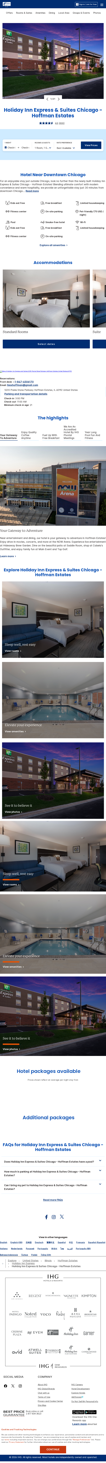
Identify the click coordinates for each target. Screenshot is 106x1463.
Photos (97, 12)
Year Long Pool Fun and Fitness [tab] (92, 435)
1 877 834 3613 (33, 1414)
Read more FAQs (53, 1199)
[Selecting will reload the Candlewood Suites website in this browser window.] (88, 1351)
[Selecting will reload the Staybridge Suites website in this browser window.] (53, 1351)
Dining (52, 12)
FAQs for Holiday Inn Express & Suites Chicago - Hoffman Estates (53, 1147)
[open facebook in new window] (45, 1217)
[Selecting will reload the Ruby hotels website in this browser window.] (61, 1314)
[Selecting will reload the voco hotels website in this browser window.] (45, 1314)
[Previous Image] (47, 99)
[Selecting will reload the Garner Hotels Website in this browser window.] (88, 1332)
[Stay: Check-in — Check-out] (17, 147)
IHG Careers (77, 1384)
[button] (101, 4)
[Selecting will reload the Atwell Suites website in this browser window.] (35, 1351)
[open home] (4, 1264)
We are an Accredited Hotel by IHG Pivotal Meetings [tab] (71, 432)
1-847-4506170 (24, 381)
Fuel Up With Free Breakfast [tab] (50, 436)
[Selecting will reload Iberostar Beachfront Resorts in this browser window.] (90, 1314)
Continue (53, 1449)
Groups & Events (81, 12)
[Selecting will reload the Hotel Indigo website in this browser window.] (16, 1314)
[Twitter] (13, 1386)
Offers (9, 12)
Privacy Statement (16, 1442)
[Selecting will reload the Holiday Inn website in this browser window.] (70, 1332)
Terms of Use (44, 1397)
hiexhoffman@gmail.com (22, 385)
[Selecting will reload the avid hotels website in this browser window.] (17, 1351)
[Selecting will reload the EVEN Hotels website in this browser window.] (35, 1332)
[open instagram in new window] (52, 1217)
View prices (91, 145)
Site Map (42, 1405)
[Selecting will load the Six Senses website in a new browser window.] (17, 1295)
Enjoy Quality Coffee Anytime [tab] (29, 435)
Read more (32, 191)
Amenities (40, 12)
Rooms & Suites (24, 12)
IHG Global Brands (46, 1389)
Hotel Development (80, 1389)
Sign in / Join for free (88, 4)
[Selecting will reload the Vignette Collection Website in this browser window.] (70, 1295)
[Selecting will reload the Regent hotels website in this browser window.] (35, 1295)
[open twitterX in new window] (60, 1217)
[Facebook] (6, 1386)
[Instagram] (20, 1386)
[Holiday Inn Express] (7, 4)
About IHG (42, 1384)
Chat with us (43, 1393)
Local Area (63, 12)
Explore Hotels (78, 1393)
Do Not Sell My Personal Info (84, 1401)
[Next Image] (58, 99)
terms (7, 1439)
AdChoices (76, 1397)
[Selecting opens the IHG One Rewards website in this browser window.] (53, 1366)
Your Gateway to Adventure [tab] (8, 436)
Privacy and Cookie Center (50, 1401)
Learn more (7, 556)
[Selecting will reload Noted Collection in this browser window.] (31, 1314)
